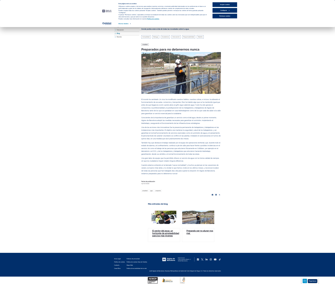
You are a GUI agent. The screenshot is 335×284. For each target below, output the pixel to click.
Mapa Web (130, 265)
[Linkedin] (207, 259)
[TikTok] (220, 259)
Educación (120, 30)
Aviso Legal (117, 258)
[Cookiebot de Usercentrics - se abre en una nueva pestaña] (107, 23)
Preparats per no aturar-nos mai (199, 232)
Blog (118, 33)
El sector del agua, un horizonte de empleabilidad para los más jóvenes (165, 233)
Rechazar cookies (224, 16)
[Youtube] (215, 259)
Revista (119, 37)
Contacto (116, 265)
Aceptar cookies (225, 4)
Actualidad (145, 44)
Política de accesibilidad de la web (137, 268)
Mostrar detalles (123, 23)
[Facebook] (212, 194)
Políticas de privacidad (133, 258)
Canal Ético (117, 268)
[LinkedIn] (216, 194)
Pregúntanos (312, 281)
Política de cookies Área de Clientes (137, 262)
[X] (219, 194)
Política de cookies (119, 262)
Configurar (223, 10)
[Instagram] (211, 259)
